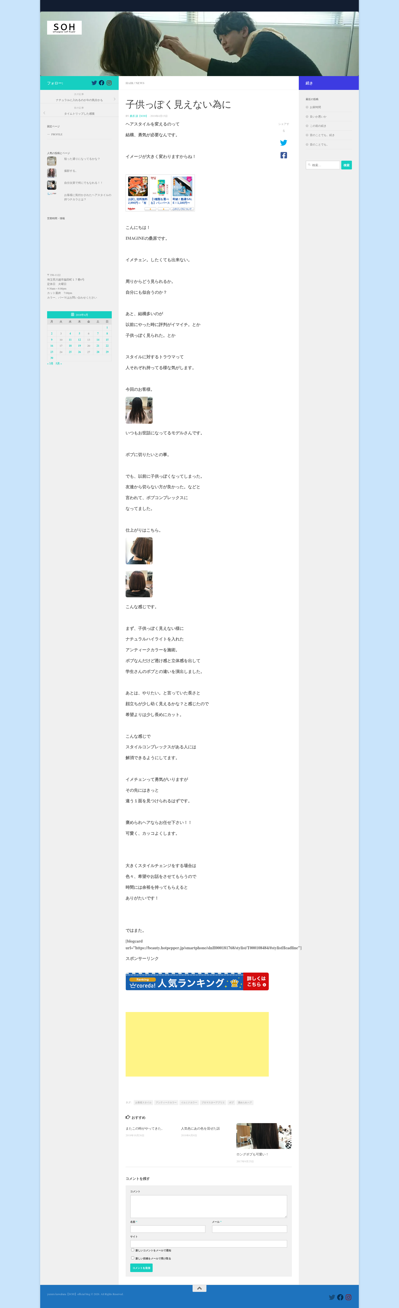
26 (79, 352)
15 (107, 339)
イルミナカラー (189, 1102)
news (140, 83)
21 (98, 345)
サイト (134, 1236)
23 (51, 352)
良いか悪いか (318, 116)
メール (217, 1222)
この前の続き (318, 125)
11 (70, 339)
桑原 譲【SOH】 (139, 116)
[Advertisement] (197, 1044)
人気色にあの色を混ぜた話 (200, 1128)
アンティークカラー (166, 1102)
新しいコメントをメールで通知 (153, 1250)
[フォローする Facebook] (101, 83)
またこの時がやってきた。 (145, 1128)
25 (70, 352)
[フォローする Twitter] (94, 83)
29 (107, 352)
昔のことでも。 (319, 144)
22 (107, 345)
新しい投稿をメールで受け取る (153, 1258)
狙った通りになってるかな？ (82, 158)
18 (70, 345)
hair (129, 83)
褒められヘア (245, 1102)
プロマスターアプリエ (213, 1102)
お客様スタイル (143, 1102)
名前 (133, 1222)
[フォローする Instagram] (109, 83)
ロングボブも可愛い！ (252, 1154)
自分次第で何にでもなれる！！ (83, 182)
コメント (135, 1191)
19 (79, 345)
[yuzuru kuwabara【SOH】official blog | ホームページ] (64, 28)
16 (51, 345)
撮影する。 (71, 170)
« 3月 (50, 363)
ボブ (231, 1102)
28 (98, 352)
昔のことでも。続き (322, 135)
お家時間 (315, 107)
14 (98, 339)
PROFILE (56, 134)
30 (51, 358)
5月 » (59, 363)
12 (79, 339)
